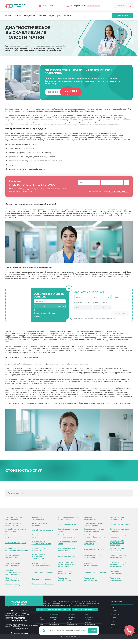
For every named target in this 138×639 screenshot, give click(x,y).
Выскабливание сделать (15, 543)
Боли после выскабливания (38, 518)
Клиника (18, 16)
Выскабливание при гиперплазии (40, 536)
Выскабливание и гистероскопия (13, 524)
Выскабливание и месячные (39, 524)
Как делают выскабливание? (91, 564)
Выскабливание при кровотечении (118, 536)
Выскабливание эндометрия (90, 543)
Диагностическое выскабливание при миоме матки (66, 564)
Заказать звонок (93, 5)
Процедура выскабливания (64, 579)
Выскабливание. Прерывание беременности (38, 556)
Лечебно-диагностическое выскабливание (12, 572)
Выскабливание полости (42, 530)
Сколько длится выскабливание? (12, 585)
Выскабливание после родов (15, 536)
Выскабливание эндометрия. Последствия (16, 550)
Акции (51, 16)
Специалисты (30, 16)
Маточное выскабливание (42, 572)
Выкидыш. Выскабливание (90, 518)
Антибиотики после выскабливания (13, 518)
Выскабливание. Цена (67, 556)
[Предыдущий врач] (69, 288)
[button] (62, 301)
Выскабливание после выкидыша (119, 530)
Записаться (120, 314)
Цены (58, 16)
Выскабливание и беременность (117, 518)
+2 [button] (62, 301)
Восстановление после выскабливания (68, 518)
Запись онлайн (122, 16)
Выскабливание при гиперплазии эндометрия (69, 536)
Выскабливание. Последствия (12, 556)
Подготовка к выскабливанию (12, 579)
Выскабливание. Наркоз (94, 550)
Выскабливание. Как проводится (66, 550)
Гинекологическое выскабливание (118, 556)
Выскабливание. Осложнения (117, 550)
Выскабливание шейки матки (67, 543)
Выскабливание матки (67, 524)
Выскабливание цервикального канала (41, 543)
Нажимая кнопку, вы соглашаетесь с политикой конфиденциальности (94, 318)
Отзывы (42, 16)
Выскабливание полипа (120, 524)
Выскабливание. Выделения (38, 550)
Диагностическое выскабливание (12, 564)
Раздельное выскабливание (90, 579)
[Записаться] (126, 182)
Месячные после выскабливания (65, 572)
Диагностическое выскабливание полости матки (26, 405)
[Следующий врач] (69, 321)
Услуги (8, 16)
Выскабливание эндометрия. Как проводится (117, 543)
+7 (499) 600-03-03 (118, 191)
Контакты (68, 16)
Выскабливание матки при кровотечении (93, 524)
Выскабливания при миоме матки (92, 556)
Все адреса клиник (22, 633)
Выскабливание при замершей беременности (94, 536)
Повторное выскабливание (116, 572)
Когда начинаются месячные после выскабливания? (118, 564)
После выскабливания (41, 579)
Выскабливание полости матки (68, 530)
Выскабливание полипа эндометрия (15, 530)
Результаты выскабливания (116, 579)
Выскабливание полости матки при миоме (94, 530)
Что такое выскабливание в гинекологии (42, 585)
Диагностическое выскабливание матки (40, 564)
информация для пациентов (81, 605)
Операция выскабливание (95, 572)
